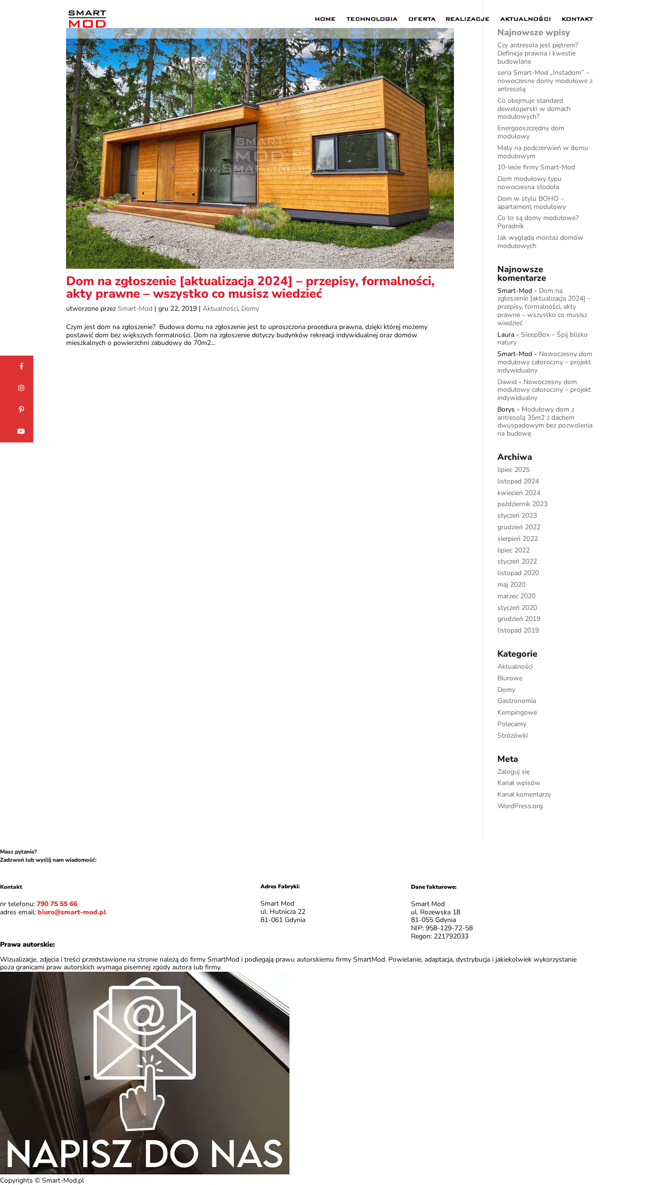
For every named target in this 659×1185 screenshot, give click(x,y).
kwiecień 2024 (518, 492)
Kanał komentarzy (524, 794)
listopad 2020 (518, 573)
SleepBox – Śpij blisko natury (542, 338)
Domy (250, 308)
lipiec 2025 (513, 469)
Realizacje (467, 19)
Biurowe (509, 678)
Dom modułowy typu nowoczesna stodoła (529, 183)
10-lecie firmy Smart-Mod (536, 167)
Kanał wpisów (518, 782)
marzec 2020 (516, 596)
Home (325, 19)
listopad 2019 (518, 630)
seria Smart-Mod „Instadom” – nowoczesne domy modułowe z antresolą (544, 81)
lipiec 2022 (513, 550)
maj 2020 (511, 584)
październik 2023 (522, 504)
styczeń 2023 (517, 515)
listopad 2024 (518, 481)
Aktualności (525, 19)
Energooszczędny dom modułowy (530, 132)
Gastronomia (516, 700)
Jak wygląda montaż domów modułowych (540, 241)
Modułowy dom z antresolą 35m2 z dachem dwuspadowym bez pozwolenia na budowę (544, 421)
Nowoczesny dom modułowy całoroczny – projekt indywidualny (544, 362)
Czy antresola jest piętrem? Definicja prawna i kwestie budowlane (537, 53)
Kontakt (577, 19)
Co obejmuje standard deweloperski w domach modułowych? (534, 109)
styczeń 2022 (517, 561)
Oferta (422, 19)
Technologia (372, 19)
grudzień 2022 (518, 527)
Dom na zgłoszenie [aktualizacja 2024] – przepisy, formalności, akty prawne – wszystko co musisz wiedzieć (250, 287)
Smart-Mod (135, 308)
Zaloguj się (513, 771)
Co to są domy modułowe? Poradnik (537, 222)
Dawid (507, 381)
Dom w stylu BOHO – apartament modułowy (531, 202)
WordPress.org (520, 806)
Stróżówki (512, 735)
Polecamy (511, 724)
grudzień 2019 (518, 618)
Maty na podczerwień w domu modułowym (542, 152)
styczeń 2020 (517, 607)
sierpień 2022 (517, 538)
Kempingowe (517, 712)
